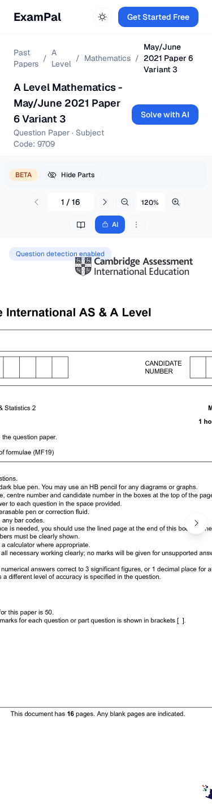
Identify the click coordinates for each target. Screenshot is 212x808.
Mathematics (107, 58)
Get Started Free (158, 17)
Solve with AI (165, 114)
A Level (61, 58)
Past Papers (26, 58)
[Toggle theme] (102, 17)
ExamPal (37, 17)
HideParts (77, 174)
